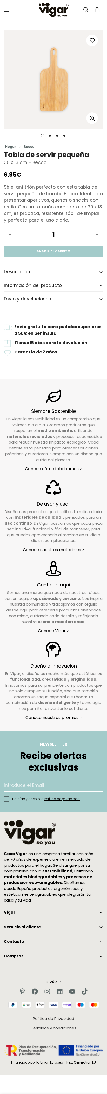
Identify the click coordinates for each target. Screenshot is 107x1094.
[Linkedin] (60, 991)
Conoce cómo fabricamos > (53, 469)
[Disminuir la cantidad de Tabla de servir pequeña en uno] (10, 234)
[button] (97, 10)
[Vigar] (54, 10)
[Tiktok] (85, 991)
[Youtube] (72, 991)
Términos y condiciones (53, 1028)
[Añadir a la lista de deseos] (92, 40)
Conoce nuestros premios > (53, 717)
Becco (29, 146)
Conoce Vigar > (53, 631)
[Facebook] (35, 991)
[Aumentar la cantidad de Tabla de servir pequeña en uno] (97, 234)
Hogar (10, 146)
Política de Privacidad (53, 1018)
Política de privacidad (62, 799)
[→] (97, 785)
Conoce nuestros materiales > (53, 550)
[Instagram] (47, 991)
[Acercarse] (92, 118)
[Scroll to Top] (97, 1066)
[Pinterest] (22, 991)
